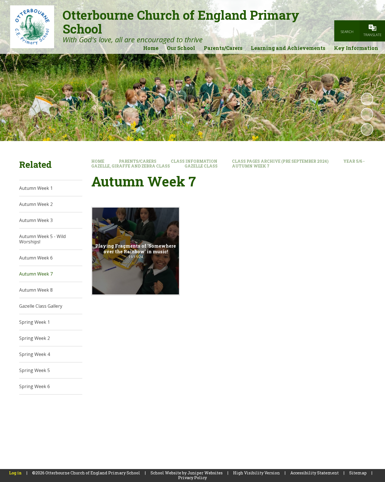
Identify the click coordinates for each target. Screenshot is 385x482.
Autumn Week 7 (250, 166)
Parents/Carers (137, 161)
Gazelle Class (201, 166)
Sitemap (358, 473)
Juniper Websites (205, 473)
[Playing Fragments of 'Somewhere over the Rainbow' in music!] (135, 251)
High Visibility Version (256, 473)
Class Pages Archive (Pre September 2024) (280, 161)
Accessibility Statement (314, 473)
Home (97, 161)
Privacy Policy (192, 477)
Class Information (194, 161)
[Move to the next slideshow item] (367, 129)
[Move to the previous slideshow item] (367, 114)
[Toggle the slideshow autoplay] (367, 99)
